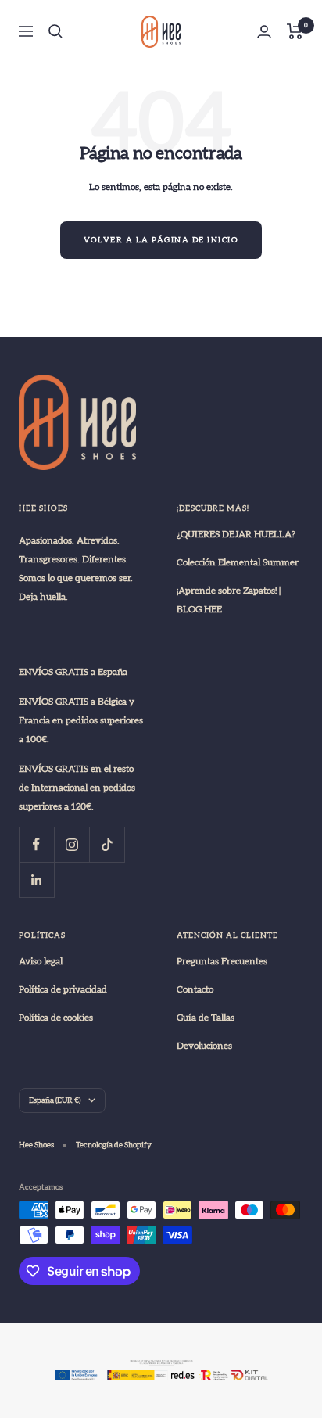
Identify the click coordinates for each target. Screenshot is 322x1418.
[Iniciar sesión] (264, 31)
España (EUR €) (54, 1100)
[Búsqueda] (55, 31)
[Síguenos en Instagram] (71, 844)
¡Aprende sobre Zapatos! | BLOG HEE (229, 600)
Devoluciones (204, 1045)
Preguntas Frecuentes (222, 961)
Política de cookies (56, 1017)
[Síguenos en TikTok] (106, 844)
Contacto (195, 989)
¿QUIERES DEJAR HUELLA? (236, 534)
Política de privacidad (63, 989)
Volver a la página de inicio (161, 240)
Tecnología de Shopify (114, 1145)
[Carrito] (295, 31)
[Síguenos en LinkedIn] (36, 879)
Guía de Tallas (205, 1017)
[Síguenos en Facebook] (36, 844)
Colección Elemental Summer (238, 562)
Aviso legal (41, 961)
